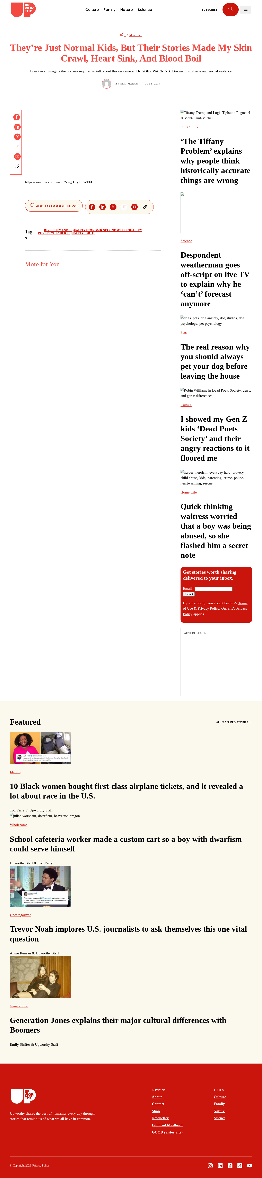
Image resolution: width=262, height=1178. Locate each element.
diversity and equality (65, 230)
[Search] (230, 9)
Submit (189, 594)
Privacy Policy (208, 608)
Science (145, 9)
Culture (92, 9)
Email (189, 588)
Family (109, 9)
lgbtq (89, 233)
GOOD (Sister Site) (167, 1132)
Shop (156, 1111)
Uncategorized (20, 915)
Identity (15, 772)
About (157, 1097)
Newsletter (160, 1118)
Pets (184, 332)
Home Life (189, 492)
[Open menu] (245, 10)
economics (95, 230)
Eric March (129, 83)
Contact (158, 1104)
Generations (19, 1006)
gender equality (68, 233)
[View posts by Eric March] (106, 83)
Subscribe (209, 10)
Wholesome (18, 825)
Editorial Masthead (167, 1125)
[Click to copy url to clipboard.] (17, 166)
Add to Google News (56, 206)
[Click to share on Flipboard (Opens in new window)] (17, 146)
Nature (126, 9)
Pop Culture (189, 127)
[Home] (123, 35)
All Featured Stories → (234, 722)
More (135, 35)
